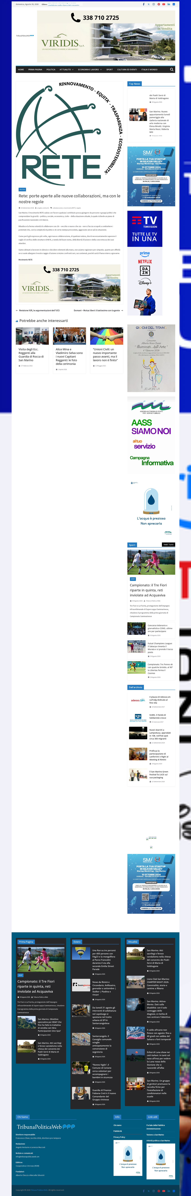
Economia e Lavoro (88, 69)
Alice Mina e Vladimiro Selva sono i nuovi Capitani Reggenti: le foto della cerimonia (69, 356)
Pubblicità (118, 1131)
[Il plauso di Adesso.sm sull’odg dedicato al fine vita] (138, 702)
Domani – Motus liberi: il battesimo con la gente (97, 310)
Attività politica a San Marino (158, 1140)
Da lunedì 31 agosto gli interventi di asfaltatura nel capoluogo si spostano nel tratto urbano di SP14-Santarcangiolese (104, 1015)
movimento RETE (69, 208)
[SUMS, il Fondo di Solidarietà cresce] (138, 718)
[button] (72, 70)
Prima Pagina (35, 69)
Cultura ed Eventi (127, 69)
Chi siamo (118, 1125)
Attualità (65, 69)
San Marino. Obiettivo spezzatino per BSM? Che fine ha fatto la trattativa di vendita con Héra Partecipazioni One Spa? (50, 1025)
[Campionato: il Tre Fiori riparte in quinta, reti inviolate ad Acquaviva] (151, 562)
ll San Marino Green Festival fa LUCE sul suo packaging (158, 774)
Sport (109, 69)
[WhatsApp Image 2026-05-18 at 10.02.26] (151, 398)
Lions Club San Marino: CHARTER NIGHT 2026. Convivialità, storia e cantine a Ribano (160, 135)
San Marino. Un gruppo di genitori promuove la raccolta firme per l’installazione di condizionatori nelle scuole (158, 1088)
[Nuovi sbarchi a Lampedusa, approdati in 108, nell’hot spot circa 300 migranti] (138, 736)
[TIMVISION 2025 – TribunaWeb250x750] (144, 212)
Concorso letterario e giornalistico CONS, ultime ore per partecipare (160, 628)
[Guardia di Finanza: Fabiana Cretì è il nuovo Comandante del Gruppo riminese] (81, 1097)
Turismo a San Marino (155, 1134)
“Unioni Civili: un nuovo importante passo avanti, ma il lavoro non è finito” (105, 354)
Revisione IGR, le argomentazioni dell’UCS (39, 310)
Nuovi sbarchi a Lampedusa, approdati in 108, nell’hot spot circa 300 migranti (160, 734)
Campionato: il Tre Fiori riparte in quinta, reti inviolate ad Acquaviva (148, 590)
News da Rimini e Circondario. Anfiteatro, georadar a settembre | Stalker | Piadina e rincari (104, 988)
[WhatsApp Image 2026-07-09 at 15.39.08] (151, 480)
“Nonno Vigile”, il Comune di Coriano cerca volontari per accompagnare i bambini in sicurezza (102, 1071)
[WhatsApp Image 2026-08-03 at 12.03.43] (151, 148)
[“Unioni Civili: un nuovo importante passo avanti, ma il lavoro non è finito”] (106, 329)
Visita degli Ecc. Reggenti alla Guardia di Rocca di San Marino (31, 354)
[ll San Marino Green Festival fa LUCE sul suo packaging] (138, 776)
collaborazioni (58, 208)
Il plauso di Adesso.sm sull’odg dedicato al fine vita (159, 700)
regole (78, 208)
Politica (51, 69)
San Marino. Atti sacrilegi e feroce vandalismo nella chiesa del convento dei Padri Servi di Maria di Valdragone (50, 1049)
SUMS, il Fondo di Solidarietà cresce (157, 716)
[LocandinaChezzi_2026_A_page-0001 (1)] (151, 326)
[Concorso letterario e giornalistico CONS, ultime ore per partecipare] (136, 630)
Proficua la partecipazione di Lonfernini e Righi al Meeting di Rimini (158, 755)
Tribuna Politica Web (153, 601)
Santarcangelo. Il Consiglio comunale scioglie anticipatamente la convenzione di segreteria (102, 1044)
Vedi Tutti (169, 544)
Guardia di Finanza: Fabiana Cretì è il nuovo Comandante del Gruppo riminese (104, 1095)
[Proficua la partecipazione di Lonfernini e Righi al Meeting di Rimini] (138, 757)
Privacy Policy (119, 1137)
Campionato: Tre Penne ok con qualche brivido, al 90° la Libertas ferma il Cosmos (160, 668)
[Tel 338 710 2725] (106, 12)
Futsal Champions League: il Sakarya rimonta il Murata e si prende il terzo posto (160, 648)
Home (21, 69)
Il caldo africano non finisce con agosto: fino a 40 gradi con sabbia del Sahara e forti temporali (159, 1034)
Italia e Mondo (149, 69)
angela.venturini (43, 208)
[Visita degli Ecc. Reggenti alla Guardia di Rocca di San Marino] (32, 329)
